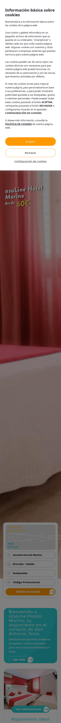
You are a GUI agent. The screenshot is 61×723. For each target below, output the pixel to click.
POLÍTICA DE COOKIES (18, 124)
